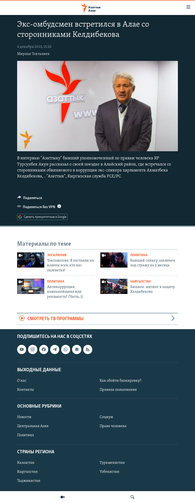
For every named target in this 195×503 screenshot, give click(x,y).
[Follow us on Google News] (76, 349)
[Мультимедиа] (62, 497)
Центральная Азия (33, 426)
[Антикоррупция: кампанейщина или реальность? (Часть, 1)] (30, 286)
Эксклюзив (56, 255)
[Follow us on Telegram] (54, 349)
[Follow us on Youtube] (21, 349)
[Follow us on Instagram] (32, 349)
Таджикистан (28, 481)
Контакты (25, 390)
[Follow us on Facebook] (43, 349)
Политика (138, 255)
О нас (21, 381)
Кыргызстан (140, 281)
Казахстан (25, 462)
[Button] (29, 199)
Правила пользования (118, 390)
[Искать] (132, 497)
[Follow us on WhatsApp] (65, 349)
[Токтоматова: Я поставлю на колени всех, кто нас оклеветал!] (30, 260)
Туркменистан (112, 462)
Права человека (113, 426)
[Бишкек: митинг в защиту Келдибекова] (113, 286)
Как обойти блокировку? (120, 381)
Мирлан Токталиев (33, 54)
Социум (106, 417)
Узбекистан (109, 472)
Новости (24, 417)
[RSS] (87, 349)
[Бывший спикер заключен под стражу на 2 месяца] (113, 260)
